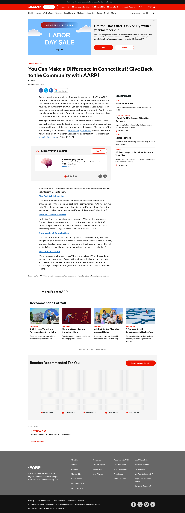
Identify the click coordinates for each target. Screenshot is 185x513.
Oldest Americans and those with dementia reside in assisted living (106, 337)
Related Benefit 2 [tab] (68, 176)
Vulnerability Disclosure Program (87, 504)
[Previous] (100, 176)
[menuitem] (30, 14)
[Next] (105, 176)
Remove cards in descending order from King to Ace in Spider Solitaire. (135, 142)
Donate (74, 464)
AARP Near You (77, 488)
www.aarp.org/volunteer (79, 130)
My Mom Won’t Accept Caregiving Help (73, 330)
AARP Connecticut (36, 63)
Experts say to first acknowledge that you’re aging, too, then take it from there (134, 126)
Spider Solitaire (123, 137)
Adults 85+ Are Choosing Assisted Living (106, 330)
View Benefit (67, 166)
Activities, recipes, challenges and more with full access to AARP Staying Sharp (81, 163)
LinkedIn (51, 90)
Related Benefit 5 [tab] (76, 176)
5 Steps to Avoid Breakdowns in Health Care (139, 330)
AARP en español (134, 13)
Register (142, 7)
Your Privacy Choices (46, 508)
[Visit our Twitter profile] (140, 504)
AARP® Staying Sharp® (72, 159)
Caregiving (34, 326)
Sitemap (31, 500)
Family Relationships (123, 115)
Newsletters (97, 469)
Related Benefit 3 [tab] (71, 176)
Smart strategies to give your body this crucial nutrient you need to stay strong (135, 160)
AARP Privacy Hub (43, 500)
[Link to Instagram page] (146, 504)
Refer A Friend (97, 474)
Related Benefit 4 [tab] (73, 176)
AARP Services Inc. (121, 479)
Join (103, 47)
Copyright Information (64, 504)
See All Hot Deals (37, 441)
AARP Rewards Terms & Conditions (41, 504)
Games (118, 100)
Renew (124, 47)
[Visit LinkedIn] (152, 504)
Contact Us (96, 460)
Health (118, 149)
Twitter (46, 90)
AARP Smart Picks (98, 7)
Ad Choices (32, 508)
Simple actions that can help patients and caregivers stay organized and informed (139, 338)
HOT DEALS (37, 431)
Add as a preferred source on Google (65, 90)
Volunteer (74, 469)
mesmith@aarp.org (48, 137)
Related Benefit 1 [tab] (65, 176)
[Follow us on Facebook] (133, 504)
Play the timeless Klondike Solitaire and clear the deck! (133, 108)
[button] (153, 13)
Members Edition (113, 7)
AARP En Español (98, 464)
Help (143, 13)
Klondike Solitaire (125, 103)
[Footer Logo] (43, 467)
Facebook (41, 90)
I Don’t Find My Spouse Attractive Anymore (132, 119)
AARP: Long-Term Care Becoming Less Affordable (43, 330)
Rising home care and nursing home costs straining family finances (42, 337)
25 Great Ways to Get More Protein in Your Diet (134, 154)
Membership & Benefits (80, 7)
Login (150, 7)
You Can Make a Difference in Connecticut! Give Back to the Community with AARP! (90, 72)
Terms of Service (59, 500)
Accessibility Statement (75, 500)
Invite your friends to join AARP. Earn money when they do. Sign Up (89, 2)
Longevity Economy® (143, 486)
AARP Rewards (130, 7)
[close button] (154, 21)
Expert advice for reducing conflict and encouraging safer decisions (76, 337)
